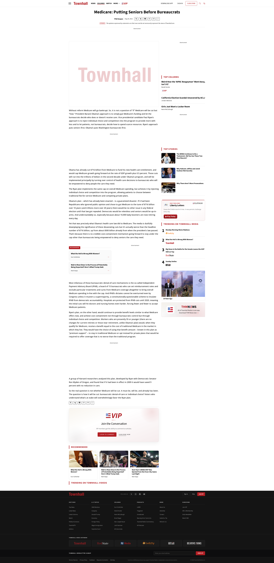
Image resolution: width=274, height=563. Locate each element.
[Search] (200, 3)
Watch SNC (185, 518)
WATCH (109, 3)
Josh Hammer (118, 525)
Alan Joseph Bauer (119, 522)
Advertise (162, 511)
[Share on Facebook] (145, 19)
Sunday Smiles (171, 261)
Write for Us (163, 522)
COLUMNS (101, 3)
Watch (71, 518)
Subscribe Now (124, 434)
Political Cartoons (74, 522)
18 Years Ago (167, 299)
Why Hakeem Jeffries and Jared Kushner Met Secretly (188, 170)
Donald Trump (96, 514)
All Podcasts (140, 525)
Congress (94, 511)
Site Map (112, 560)
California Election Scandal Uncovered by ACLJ (183, 97)
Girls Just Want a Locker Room (175, 106)
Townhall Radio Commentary (145, 522)
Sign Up (200, 553)
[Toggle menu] (70, 3)
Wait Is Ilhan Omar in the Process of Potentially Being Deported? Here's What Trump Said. (113, 472)
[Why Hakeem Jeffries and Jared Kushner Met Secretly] (168, 173)
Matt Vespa (104, 477)
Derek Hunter (118, 511)
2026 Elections (96, 507)
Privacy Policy (83, 560)
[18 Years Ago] (183, 283)
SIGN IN (180, 3)
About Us (162, 507)
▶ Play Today (170, 216)
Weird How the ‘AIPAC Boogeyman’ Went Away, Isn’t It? (183, 83)
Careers (162, 514)
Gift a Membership (187, 511)
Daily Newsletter (187, 514)
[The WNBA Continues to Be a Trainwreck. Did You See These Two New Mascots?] (168, 158)
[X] (131, 494)
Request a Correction (102, 560)
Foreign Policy (96, 522)
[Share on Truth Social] (141, 19)
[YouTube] (144, 494)
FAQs (193, 494)
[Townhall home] (76, 494)
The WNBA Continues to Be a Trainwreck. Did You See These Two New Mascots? (189, 156)
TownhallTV (72, 525)
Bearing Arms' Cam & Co (144, 518)
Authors (71, 529)
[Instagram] (135, 494)
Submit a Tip (163, 518)
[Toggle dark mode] (204, 3)
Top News (71, 507)
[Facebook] (140, 494)
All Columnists (118, 529)
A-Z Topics (95, 502)
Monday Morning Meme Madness (178, 230)
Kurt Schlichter (75, 477)
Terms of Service (73, 560)
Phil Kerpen (118, 19)
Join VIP (201, 494)
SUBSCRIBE (191, 3)
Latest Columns (73, 514)
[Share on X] (136, 19)
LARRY (139, 507)
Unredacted (140, 514)
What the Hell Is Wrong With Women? (81, 471)
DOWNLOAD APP (167, 3)
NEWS (93, 3)
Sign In (186, 494)
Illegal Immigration (97, 525)
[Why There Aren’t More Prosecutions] (168, 187)
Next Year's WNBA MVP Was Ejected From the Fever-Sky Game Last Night (144, 472)
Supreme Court (96, 529)
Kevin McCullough (119, 514)
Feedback (92, 560)
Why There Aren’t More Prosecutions (190, 183)
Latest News (72, 511)
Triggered (140, 511)
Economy (94, 518)
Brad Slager (117, 518)
